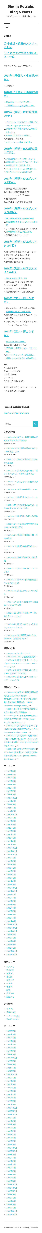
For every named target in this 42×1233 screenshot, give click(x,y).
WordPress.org (12, 1018)
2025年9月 (11, 774)
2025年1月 (11, 794)
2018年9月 (11, 894)
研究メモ (10, 980)
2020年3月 (11, 837)
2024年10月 (11, 797)
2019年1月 (11, 884)
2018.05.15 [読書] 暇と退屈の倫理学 (22, 516)
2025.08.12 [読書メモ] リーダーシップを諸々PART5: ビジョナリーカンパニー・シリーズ (21, 663)
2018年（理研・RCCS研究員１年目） (20, 150)
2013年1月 (11, 921)
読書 (8, 990)
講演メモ (10, 993)
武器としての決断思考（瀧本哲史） (21, 358)
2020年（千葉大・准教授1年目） (21, 94)
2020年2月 (11, 841)
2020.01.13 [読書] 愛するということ (22, 497)
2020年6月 (11, 827)
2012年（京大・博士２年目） (19, 333)
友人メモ (10, 966)
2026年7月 (11, 771)
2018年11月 (11, 887)
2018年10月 (11, 891)
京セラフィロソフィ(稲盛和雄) (19, 172)
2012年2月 (11, 947)
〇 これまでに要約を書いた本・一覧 (21, 55)
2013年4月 (11, 917)
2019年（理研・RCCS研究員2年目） (20, 114)
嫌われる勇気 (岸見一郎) (16, 278)
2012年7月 (11, 934)
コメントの (13, 1015)
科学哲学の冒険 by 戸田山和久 (19, 231)
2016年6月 (11, 911)
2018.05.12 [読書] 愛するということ (22, 725)
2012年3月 (11, 944)
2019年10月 (11, 854)
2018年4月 (11, 907)
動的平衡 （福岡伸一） (16, 341)
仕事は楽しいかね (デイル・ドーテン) (22, 162)
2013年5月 (11, 914)
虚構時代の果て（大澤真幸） (18, 311)
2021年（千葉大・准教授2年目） (21, 77)
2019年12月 (11, 847)
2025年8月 (11, 777)
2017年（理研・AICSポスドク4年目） (20, 180)
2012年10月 (11, 931)
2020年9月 (11, 817)
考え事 (9, 986)
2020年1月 (11, 844)
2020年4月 (11, 834)
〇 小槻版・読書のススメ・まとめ (20, 45)
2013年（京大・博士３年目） (19, 300)
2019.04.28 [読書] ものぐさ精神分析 (22, 481)
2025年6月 (11, 784)
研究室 (9, 983)
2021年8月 (11, 804)
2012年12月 (11, 924)
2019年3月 (11, 877)
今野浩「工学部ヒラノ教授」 (18, 135)
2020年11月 (11, 814)
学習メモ (10, 973)
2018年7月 (11, 897)
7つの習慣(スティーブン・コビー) (20, 158)
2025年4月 (11, 787)
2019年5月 (11, 871)
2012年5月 (11, 937)
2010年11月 (11, 951)
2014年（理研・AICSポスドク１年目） (20, 270)
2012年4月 (11, 941)
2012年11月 (11, 927)
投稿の (11, 1012)
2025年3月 (11, 791)
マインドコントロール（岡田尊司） (21, 168)
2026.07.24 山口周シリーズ (18, 653)
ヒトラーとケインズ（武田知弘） (20, 354)
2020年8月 (11, 821)
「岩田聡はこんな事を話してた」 (20, 105)
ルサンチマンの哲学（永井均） (19, 142)
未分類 (9, 976)
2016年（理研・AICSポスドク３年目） (20, 210)
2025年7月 (11, 781)
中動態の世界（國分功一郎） (18, 165)
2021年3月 (11, 811)
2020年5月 (11, 831)
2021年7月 (11, 807)
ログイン (10, 1008)
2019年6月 (11, 867)
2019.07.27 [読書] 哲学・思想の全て (22, 735)
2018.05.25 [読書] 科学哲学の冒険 (21, 749)
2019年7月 (11, 864)
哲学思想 (10, 970)
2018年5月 (11, 904)
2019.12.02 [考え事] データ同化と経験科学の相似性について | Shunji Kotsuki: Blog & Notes (21, 742)
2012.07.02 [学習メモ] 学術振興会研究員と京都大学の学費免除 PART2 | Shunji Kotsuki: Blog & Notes (20, 702)
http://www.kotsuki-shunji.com (16, 412)
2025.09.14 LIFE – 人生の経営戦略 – (21, 656)
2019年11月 (11, 851)
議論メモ (10, 996)
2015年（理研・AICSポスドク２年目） (20, 243)
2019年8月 (11, 861)
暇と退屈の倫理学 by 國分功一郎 (20, 218)
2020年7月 (11, 824)
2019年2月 (11, 881)
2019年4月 (11, 874)
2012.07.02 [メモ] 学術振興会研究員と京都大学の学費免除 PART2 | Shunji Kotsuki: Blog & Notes (20, 719)
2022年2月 (11, 801)
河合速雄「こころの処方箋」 (18, 102)
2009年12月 (11, 954)
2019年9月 (11, 857)
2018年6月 (11, 901)
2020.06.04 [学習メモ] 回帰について (22, 489)
